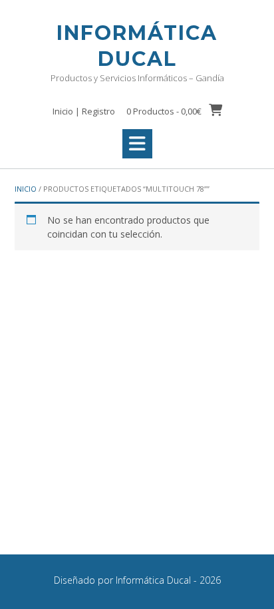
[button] (137, 143)
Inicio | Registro (84, 111)
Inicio (26, 189)
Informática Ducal (137, 46)
